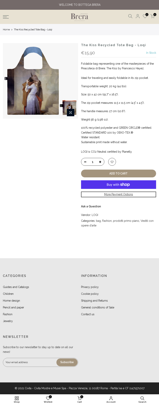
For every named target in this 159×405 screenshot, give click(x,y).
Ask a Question (91, 206)
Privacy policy (90, 287)
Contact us (87, 314)
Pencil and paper (13, 307)
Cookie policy (90, 293)
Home (6, 29)
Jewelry (8, 321)
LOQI (95, 215)
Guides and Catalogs (16, 287)
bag (98, 220)
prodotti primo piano (126, 220)
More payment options (118, 194)
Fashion (107, 220)
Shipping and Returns (94, 300)
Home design (11, 300)
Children (8, 293)
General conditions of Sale (97, 307)
